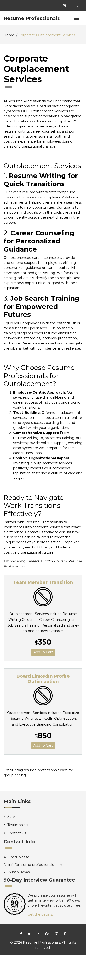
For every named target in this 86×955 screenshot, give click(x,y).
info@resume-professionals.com (35, 864)
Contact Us (16, 833)
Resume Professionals (32, 18)
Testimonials (17, 825)
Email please (18, 857)
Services (14, 817)
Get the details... (40, 914)
